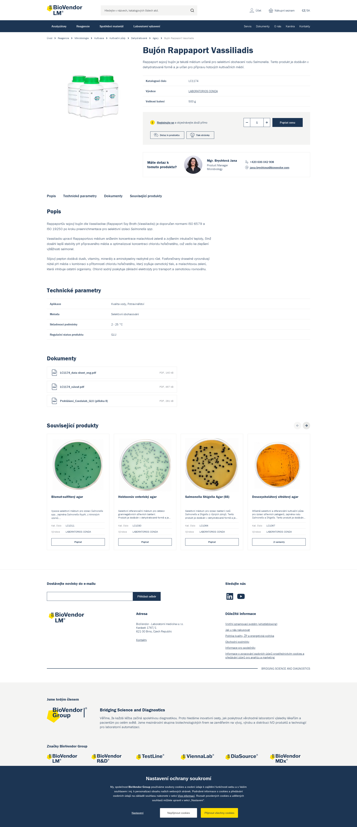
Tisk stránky (203, 135)
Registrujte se (165, 122)
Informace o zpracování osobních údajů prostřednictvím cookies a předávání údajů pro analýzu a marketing (264, 655)
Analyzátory (59, 26)
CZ (303, 10)
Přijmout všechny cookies (219, 812)
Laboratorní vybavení (147, 26)
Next (306, 425)
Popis (51, 195)
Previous (297, 425)
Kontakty (304, 26)
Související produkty (146, 195)
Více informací (186, 795)
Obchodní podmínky (237, 642)
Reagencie (83, 26)
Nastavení (138, 812)
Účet (258, 10)
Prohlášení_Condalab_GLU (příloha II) (116, 401)
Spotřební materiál (111, 26)
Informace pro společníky (240, 648)
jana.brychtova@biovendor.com (269, 167)
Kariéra (290, 26)
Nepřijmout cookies (178, 812)
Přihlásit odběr (146, 596)
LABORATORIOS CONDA (203, 91)
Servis (247, 26)
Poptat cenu (287, 122)
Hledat (192, 10)
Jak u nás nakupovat (237, 630)
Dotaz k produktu (170, 135)
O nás (277, 26)
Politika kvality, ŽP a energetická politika (249, 636)
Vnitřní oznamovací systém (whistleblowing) (251, 624)
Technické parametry (80, 195)
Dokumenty (263, 26)
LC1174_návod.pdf (116, 387)
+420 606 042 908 (262, 162)
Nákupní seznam (285, 10)
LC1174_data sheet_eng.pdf (116, 372)
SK (308, 10)
